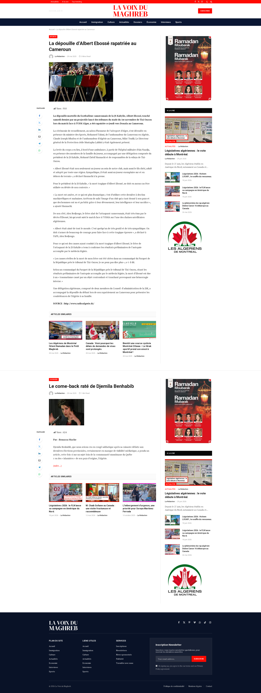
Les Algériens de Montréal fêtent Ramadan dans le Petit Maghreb (64, 346)
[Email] (39, 136)
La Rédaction (60, 56)
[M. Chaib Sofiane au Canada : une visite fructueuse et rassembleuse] (102, 492)
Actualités (55, 2)
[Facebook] (39, 115)
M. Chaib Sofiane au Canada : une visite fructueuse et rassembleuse (100, 508)
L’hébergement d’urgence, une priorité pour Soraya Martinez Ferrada (139, 508)
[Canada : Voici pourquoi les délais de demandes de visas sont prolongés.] (102, 330)
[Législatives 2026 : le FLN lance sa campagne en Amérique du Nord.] (172, 191)
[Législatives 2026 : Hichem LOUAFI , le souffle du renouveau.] (172, 177)
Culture (111, 22)
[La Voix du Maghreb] (130, 10)
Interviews (166, 22)
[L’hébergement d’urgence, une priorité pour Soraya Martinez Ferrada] (139, 492)
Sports (178, 22)
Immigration (97, 22)
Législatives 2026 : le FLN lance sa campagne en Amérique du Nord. (196, 190)
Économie (151, 22)
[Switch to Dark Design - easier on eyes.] (207, 2)
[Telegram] (39, 143)
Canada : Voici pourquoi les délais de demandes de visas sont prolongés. (100, 346)
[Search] (211, 1)
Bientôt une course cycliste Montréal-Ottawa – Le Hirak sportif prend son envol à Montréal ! (137, 347)
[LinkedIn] (39, 129)
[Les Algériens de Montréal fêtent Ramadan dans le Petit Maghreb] (65, 330)
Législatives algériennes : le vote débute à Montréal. (185, 152)
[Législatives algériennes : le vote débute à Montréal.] (188, 130)
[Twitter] (39, 122)
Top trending (77, 2)
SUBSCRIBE (205, 11)
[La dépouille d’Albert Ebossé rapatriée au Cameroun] (81, 101)
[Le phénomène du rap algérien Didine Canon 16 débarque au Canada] (172, 206)
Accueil (83, 22)
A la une (65, 2)
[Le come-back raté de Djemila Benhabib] (66, 424)
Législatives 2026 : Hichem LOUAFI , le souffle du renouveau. (197, 175)
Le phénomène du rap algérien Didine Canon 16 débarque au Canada (195, 206)
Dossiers (138, 22)
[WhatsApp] (39, 150)
